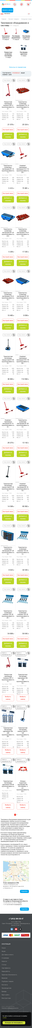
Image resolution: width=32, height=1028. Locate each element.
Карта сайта (5, 994)
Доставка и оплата (7, 954)
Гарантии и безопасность (9, 974)
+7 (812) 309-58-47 (16, 919)
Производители (6, 988)
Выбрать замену (8, 698)
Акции (3, 951)
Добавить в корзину (8, 136)
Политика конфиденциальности (10, 1008)
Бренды (4, 991)
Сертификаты (6, 968)
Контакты (5, 984)
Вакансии (4, 978)
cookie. (5, 1017)
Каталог (7, 13)
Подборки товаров (7, 981)
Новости (4, 961)
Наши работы (6, 971)
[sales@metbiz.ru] (21, 4)
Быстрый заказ (8, 129)
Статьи (4, 964)
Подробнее (24, 891)
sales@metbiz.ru (21, 4)
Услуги (4, 948)
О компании (5, 958)
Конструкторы (6, 998)
